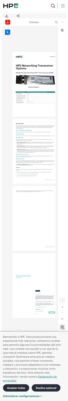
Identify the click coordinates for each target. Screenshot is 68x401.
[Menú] (63, 5)
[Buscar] (53, 5)
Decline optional (46, 388)
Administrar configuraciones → (22, 396)
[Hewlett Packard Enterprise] (10, 5)
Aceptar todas (16, 388)
